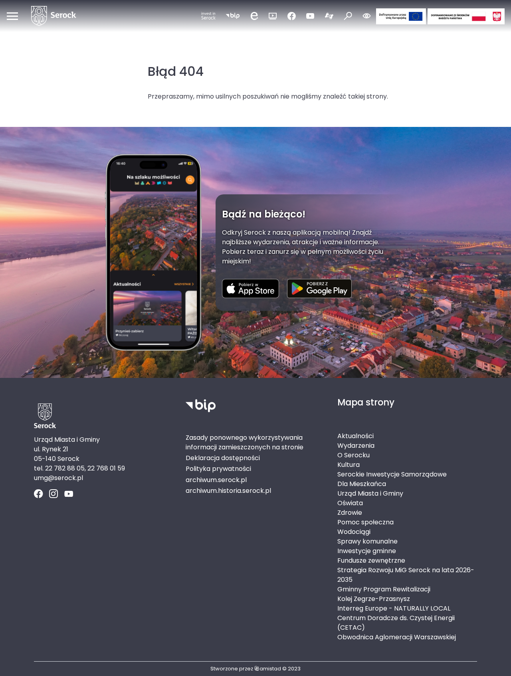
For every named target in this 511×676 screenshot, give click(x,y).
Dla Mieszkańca (361, 483)
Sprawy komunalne (367, 541)
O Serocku (353, 455)
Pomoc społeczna (365, 522)
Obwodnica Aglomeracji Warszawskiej (396, 637)
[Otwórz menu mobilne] (12, 16)
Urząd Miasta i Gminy (370, 493)
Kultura (348, 464)
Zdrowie (349, 512)
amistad (270, 668)
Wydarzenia (355, 445)
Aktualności (355, 436)
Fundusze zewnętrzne (371, 560)
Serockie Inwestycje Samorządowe (392, 474)
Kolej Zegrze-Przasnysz (373, 598)
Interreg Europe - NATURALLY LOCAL (393, 608)
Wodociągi (353, 531)
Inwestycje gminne (366, 550)
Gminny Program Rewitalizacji (383, 589)
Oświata (350, 503)
